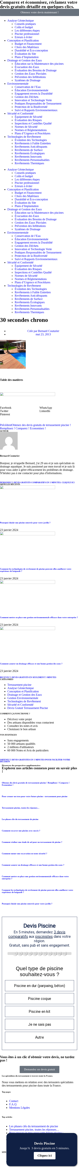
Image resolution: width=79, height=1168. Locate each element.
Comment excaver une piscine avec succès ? (21, 831)
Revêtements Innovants (28, 156)
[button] (20, 407)
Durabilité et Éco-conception (31, 50)
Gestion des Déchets (26, 96)
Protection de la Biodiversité (31, 106)
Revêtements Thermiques (29, 163)
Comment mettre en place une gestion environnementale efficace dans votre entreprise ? (39, 617)
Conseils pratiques (25, 23)
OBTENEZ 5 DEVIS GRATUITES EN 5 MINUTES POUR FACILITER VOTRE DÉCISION (35, 761)
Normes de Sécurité (26, 126)
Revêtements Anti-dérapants (31, 146)
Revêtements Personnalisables (32, 159)
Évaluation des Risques (28, 120)
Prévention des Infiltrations (30, 77)
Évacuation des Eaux (27, 67)
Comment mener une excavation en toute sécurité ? (24, 853)
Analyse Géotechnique (20, 20)
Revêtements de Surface (29, 150)
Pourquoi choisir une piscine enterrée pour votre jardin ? (25, 523)
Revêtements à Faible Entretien (33, 143)
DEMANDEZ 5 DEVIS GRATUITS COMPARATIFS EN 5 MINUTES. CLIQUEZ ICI (37, 482)
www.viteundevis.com (42, 365)
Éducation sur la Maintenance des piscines (39, 63)
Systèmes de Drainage (27, 80)
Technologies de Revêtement (24, 136)
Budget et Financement (28, 43)
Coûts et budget (24, 27)
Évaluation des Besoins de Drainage (36, 70)
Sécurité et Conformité (20, 113)
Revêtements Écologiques (30, 153)
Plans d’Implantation (27, 57)
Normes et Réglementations (31, 130)
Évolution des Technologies (31, 140)
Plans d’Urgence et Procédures (32, 133)
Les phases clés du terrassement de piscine (20, 819)
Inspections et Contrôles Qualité (33, 123)
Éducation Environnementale (31, 90)
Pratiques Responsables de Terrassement (38, 103)
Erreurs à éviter (23, 37)
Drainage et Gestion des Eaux (24, 60)
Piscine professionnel (27, 33)
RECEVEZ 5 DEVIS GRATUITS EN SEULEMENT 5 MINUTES (28, 677)
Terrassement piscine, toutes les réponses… (20, 808)
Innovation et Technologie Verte (33, 100)
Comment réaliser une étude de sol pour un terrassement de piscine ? (32, 842)
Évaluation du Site (25, 53)
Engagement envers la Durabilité (34, 93)
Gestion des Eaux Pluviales (30, 73)
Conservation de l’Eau (28, 86)
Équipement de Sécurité (28, 116)
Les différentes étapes (27, 30)
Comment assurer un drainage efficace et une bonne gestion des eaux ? (31, 664)
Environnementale (17, 83)
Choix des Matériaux (27, 47)
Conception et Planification (23, 40)
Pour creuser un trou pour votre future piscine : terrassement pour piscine (34, 796)
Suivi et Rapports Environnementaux (36, 110)
